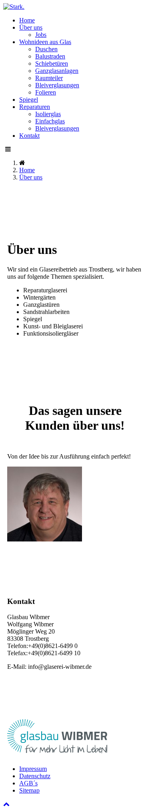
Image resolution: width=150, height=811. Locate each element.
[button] (30, 27)
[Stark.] (13, 6)
